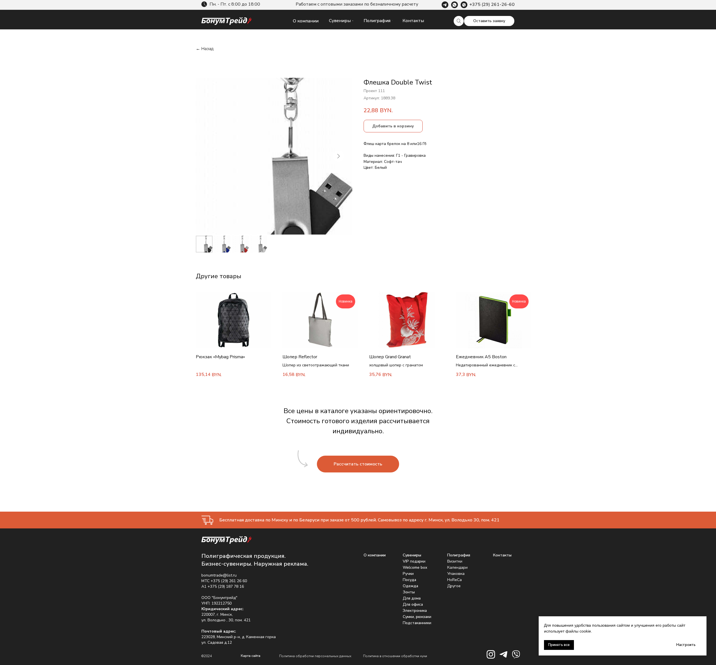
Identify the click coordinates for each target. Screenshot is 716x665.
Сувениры (412, 555)
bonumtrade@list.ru (219, 575)
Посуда (409, 579)
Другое (454, 586)
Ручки (408, 573)
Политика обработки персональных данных (315, 656)
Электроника (415, 610)
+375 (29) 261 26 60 (229, 581)
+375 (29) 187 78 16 (226, 586)
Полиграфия (458, 555)
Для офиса (413, 604)
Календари (457, 567)
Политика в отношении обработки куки (395, 656)
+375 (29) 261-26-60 (492, 4)
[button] (489, 21)
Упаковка (456, 573)
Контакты (502, 555)
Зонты (409, 592)
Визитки (454, 561)
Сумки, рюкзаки (417, 616)
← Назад (204, 48)
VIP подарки (414, 561)
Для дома (412, 598)
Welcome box (415, 567)
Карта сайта (250, 656)
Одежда (410, 586)
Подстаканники (417, 623)
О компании (375, 555)
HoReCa (454, 579)
